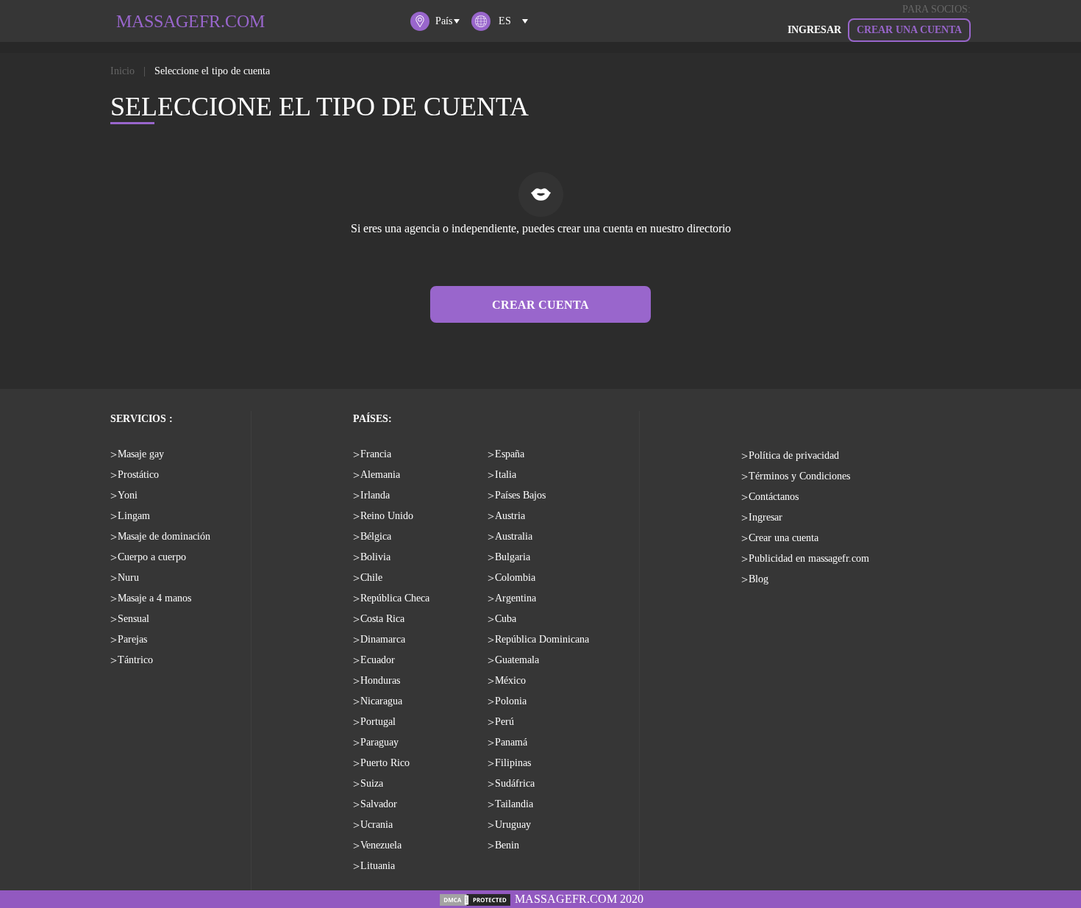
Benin (507, 845)
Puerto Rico (385, 762)
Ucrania (376, 824)
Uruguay (513, 824)
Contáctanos (774, 496)
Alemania (380, 474)
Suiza (371, 783)
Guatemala (517, 659)
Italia (505, 474)
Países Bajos (520, 495)
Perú (504, 721)
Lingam (134, 515)
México (510, 680)
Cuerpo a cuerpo (152, 556)
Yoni (128, 495)
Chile (371, 577)
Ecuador (377, 659)
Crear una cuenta (909, 29)
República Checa (394, 598)
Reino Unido (386, 515)
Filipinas (513, 762)
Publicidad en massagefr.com (809, 558)
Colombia (515, 577)
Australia (513, 536)
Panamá (511, 742)
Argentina (515, 598)
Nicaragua (381, 701)
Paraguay (379, 742)
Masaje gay (141, 454)
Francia (375, 454)
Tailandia (514, 803)
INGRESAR (814, 29)
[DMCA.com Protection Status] (475, 899)
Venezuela (381, 845)
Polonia (511, 701)
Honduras (380, 680)
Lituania (377, 865)
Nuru (128, 577)
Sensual (133, 618)
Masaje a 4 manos (154, 598)
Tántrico (135, 659)
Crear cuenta (540, 305)
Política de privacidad (794, 455)
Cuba (505, 618)
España (509, 454)
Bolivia (375, 556)
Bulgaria (512, 556)
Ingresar (765, 517)
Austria (510, 515)
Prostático (138, 474)
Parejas (132, 639)
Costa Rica (382, 618)
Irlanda (375, 495)
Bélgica (375, 536)
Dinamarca (382, 639)
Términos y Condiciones (799, 476)
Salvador (378, 803)
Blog (758, 579)
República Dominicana (542, 639)
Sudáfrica (515, 783)
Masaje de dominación (164, 536)
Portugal (378, 721)
